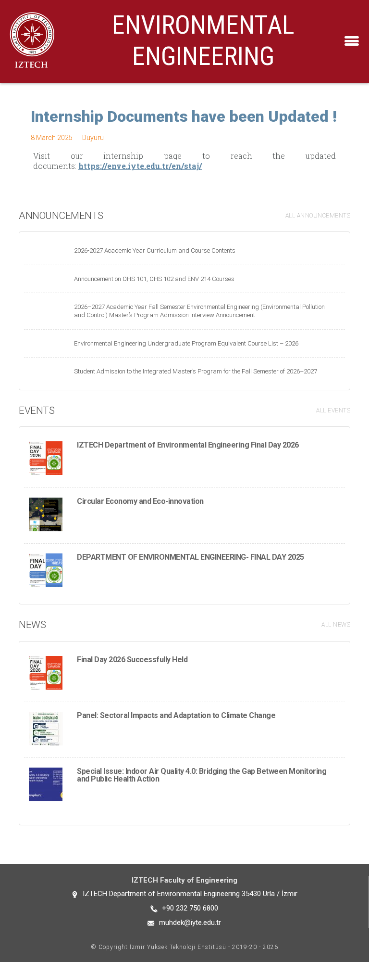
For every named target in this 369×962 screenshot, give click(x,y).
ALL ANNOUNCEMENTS (318, 215)
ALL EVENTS (333, 410)
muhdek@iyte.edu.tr (190, 922)
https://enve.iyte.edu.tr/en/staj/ (140, 166)
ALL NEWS (335, 624)
